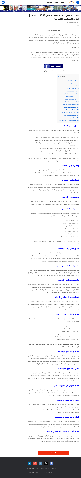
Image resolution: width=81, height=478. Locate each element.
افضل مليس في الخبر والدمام (70, 112)
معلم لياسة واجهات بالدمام (71, 104)
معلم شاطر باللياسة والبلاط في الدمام (68, 120)
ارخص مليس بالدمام (73, 83)
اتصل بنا (56, 2)
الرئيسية (62, 2)
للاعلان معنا (49, 2)
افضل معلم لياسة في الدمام (71, 102)
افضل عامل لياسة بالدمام (71, 94)
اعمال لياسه (34, 35)
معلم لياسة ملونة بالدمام (71, 107)
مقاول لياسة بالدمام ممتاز (71, 96)
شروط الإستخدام (30, 468)
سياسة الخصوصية (40, 468)
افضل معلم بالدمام (73, 80)
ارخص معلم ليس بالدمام (72, 99)
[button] (58, 76)
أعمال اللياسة (55, 52)
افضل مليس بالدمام (73, 86)
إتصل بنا (48, 468)
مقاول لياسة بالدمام (73, 91)
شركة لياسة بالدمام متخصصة (70, 118)
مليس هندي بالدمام (73, 88)
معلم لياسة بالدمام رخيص (71, 115)
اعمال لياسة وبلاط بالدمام (71, 110)
